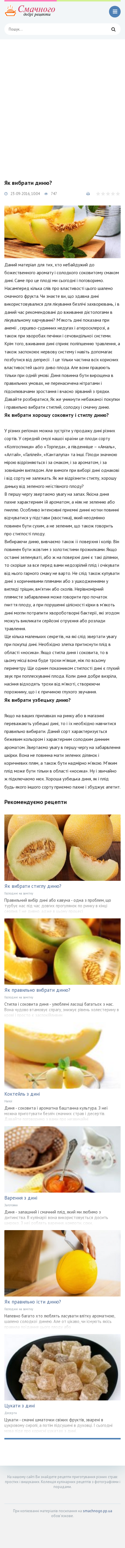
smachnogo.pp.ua (97, 1510)
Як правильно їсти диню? (32, 1302)
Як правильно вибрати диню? (37, 990)
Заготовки (11, 1205)
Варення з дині (20, 1198)
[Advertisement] (62, 104)
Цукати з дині (19, 1405)
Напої (8, 1101)
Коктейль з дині (22, 1094)
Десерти (10, 1413)
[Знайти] (113, 29)
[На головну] (30, 11)
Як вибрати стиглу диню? (32, 886)
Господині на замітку (18, 893)
